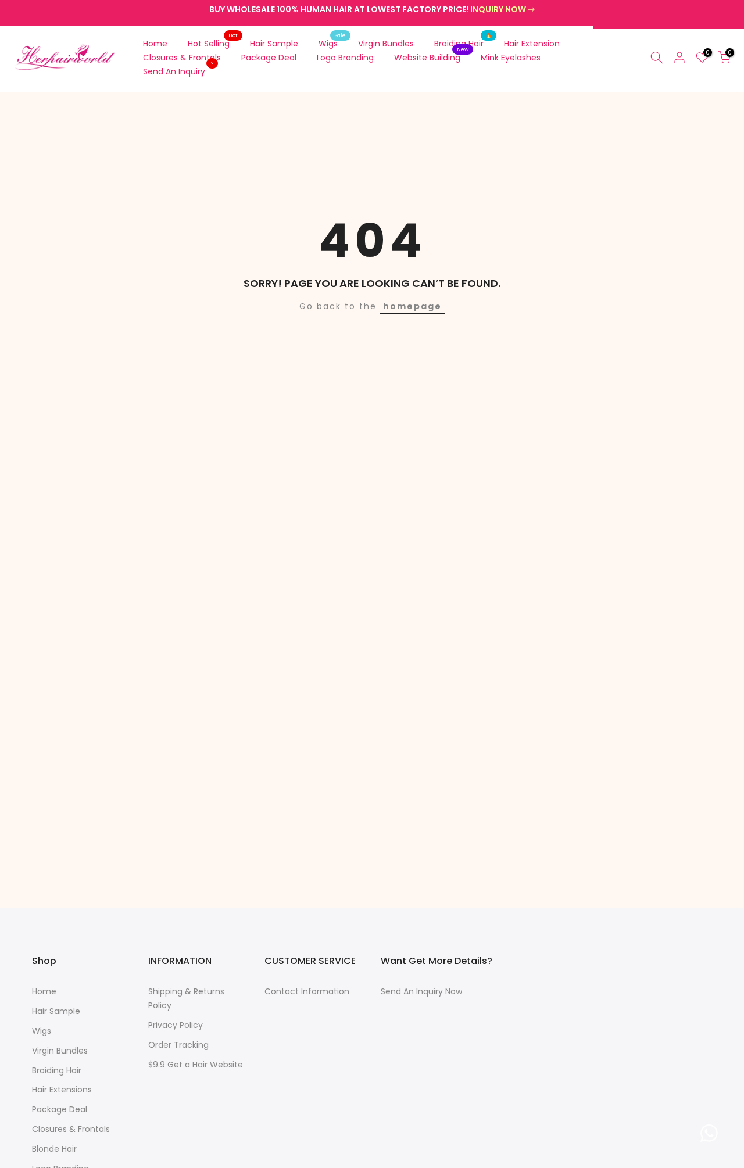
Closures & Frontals (182, 57)
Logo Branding (345, 57)
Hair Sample (274, 43)
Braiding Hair (463, 43)
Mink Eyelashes (511, 57)
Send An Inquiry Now (421, 991)
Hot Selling (213, 43)
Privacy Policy (175, 1025)
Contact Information (306, 991)
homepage (412, 306)
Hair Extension (532, 43)
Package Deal (268, 57)
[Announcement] (372, 10)
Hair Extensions (62, 1089)
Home (155, 43)
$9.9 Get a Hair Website (195, 1064)
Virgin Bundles (386, 43)
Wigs (332, 43)
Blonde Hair (54, 1149)
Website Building (431, 57)
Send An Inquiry (178, 71)
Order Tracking (178, 1045)
